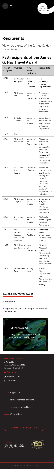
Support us (15, 392)
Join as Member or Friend (22, 399)
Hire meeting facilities (20, 407)
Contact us (12, 372)
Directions (11, 380)
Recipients (10, 301)
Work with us (16, 414)
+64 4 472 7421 (14, 376)
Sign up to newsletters (24, 427)
